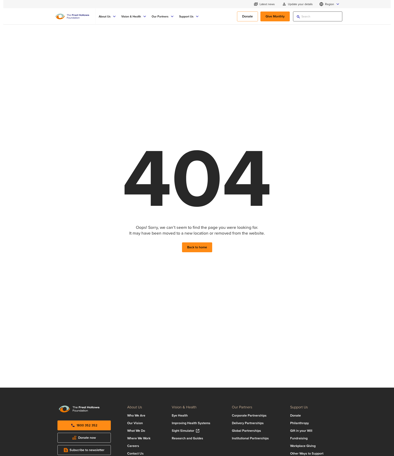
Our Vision (135, 423)
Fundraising (299, 438)
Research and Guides (187, 438)
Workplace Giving (303, 445)
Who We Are (136, 415)
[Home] (72, 16)
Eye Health (180, 415)
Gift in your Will (301, 430)
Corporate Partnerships (249, 415)
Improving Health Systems (191, 423)
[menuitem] (107, 16)
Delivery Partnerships (248, 423)
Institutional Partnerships (250, 438)
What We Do (136, 430)
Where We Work (138, 438)
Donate (295, 415)
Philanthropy (299, 423)
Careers (133, 445)
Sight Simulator (183, 430)
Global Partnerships (246, 430)
